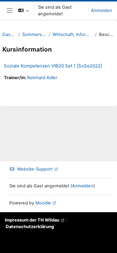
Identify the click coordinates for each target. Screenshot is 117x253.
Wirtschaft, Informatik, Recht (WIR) (72, 34)
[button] (23, 10)
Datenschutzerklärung (30, 226)
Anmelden (101, 10)
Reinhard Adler (42, 77)
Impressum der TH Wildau (32, 220)
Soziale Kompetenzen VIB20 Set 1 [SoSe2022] (53, 66)
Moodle (43, 203)
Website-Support (34, 169)
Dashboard (9, 34)
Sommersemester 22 (34, 34)
